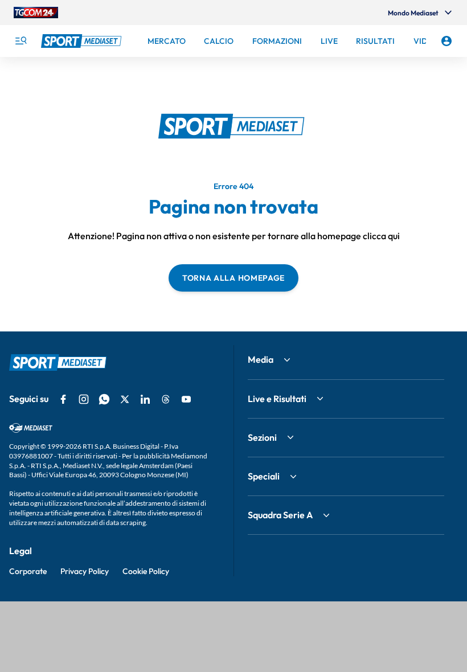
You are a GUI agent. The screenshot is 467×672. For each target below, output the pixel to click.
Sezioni (262, 437)
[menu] (20, 41)
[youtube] (186, 399)
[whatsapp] (104, 399)
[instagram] (83, 399)
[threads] (165, 399)
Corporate (28, 571)
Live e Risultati (277, 398)
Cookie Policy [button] (145, 571)
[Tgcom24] (36, 12)
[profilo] (446, 41)
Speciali (264, 476)
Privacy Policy (84, 571)
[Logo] (82, 41)
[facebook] (63, 399)
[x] (124, 399)
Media (260, 359)
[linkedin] (145, 399)
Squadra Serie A (280, 515)
